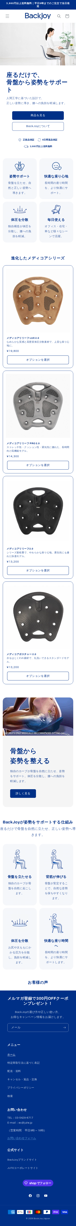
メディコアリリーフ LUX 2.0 (23, 338)
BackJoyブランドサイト (22, 1160)
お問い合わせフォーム (21, 1138)
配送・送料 (14, 1071)
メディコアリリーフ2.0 (20, 548)
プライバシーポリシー (20, 1087)
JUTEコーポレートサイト (22, 1168)
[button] (7, 16)
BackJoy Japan (42, 1219)
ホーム (11, 1054)
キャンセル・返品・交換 (22, 1079)
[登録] (64, 1027)
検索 (10, 1096)
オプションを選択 (38, 359)
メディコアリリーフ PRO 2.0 (23, 443)
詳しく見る (23, 793)
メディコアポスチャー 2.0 (21, 654)
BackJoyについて (38, 126)
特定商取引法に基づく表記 (23, 1063)
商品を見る (38, 115)
